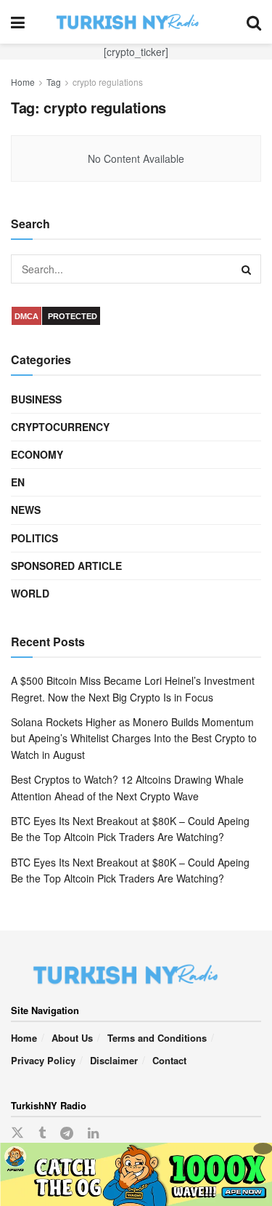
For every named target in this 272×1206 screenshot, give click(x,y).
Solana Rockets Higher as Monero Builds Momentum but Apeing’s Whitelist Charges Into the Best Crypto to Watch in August (134, 738)
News (26, 509)
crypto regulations (108, 82)
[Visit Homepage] (135, 21)
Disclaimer (114, 1060)
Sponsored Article (66, 565)
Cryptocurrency (60, 426)
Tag (53, 82)
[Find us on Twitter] (17, 1133)
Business (36, 399)
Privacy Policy (43, 1060)
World (30, 593)
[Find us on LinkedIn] (93, 1133)
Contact (169, 1060)
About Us (72, 1038)
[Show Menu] (18, 22)
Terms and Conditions (157, 1038)
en (18, 482)
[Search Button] (254, 22)
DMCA (26, 316)
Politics (34, 538)
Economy (37, 454)
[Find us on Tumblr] (42, 1133)
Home (23, 82)
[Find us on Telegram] (66, 1133)
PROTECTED (72, 316)
